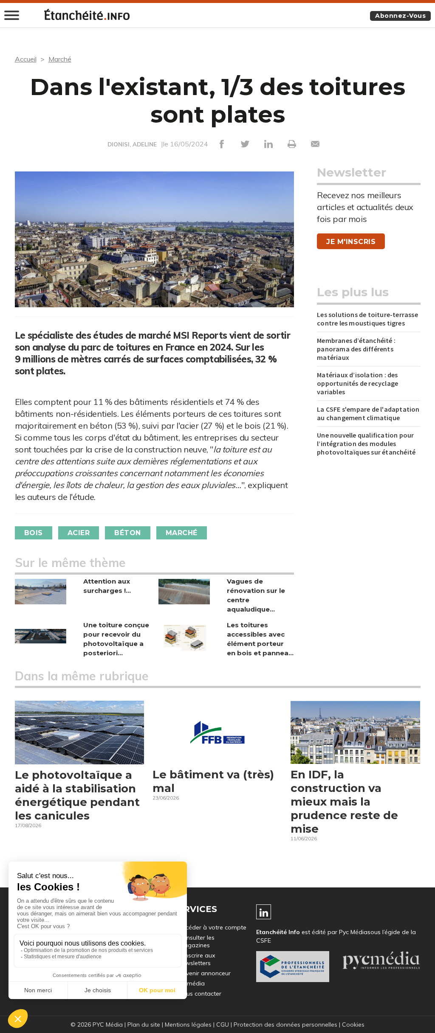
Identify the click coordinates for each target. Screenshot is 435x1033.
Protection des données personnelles (285, 1024)
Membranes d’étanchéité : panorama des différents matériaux (356, 349)
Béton (127, 533)
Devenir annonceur (204, 973)
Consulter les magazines (196, 941)
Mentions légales (188, 1024)
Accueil (26, 59)
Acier (79, 533)
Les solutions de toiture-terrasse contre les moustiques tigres (367, 318)
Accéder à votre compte (212, 927)
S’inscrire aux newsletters (196, 959)
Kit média (191, 983)
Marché (59, 59)
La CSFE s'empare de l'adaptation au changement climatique (368, 413)
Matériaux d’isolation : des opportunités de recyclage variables (357, 383)
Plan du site (143, 1024)
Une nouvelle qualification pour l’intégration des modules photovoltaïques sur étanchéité (366, 443)
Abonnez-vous (400, 16)
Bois (33, 533)
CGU (222, 1024)
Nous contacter (199, 993)
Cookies (353, 1024)
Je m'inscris (351, 242)
